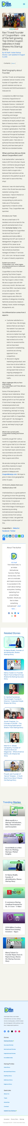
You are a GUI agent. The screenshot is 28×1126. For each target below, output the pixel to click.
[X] (12, 1031)
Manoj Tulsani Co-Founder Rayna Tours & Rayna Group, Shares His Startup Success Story (14, 676)
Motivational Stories (10, 1049)
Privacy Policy (14, 1119)
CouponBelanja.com (9, 474)
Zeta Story (7, 1067)
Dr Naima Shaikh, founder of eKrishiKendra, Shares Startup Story (14, 652)
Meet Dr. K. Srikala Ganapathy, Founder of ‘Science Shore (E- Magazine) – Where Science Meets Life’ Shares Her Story (14, 751)
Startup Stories (8, 1041)
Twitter (12, 531)
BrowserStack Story (9, 1071)
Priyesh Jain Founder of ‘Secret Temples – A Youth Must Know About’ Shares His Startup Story (13, 777)
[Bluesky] (18, 613)
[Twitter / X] (12, 613)
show (13, 63)
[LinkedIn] (8, 1031)
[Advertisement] (14, 980)
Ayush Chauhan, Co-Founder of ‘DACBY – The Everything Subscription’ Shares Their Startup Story (13, 724)
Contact (6, 1106)
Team (5, 1098)
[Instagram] (16, 1031)
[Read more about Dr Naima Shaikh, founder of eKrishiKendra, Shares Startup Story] (14, 642)
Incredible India (8, 1057)
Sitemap (22, 1119)
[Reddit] (15, 616)
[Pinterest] (19, 1031)
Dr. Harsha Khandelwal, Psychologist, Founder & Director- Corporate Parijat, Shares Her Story (14, 700)
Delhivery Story (8, 1080)
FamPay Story (8, 1076)
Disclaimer (6, 1119)
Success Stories (8, 1045)
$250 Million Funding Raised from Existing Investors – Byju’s (13, 929)
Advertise (6, 1102)
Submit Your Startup (10, 1110)
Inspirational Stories (9, 1053)
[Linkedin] (15, 613)
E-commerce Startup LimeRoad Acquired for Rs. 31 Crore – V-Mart (13, 904)
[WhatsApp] (12, 616)
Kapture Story (8, 1084)
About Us (6, 1094)
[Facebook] (9, 613)
